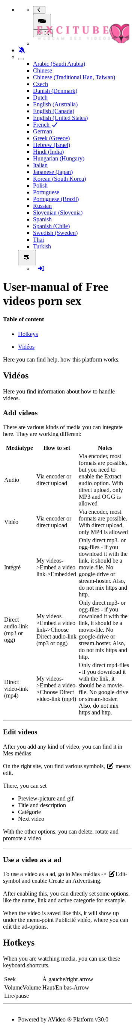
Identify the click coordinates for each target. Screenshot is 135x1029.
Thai (38, 239)
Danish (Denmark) (55, 91)
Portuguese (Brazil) (56, 199)
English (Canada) (53, 111)
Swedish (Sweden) (55, 233)
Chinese (42, 70)
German (42, 131)
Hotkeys (28, 334)
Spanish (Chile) (51, 226)
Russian (42, 206)
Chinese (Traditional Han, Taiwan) (74, 77)
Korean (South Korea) (59, 179)
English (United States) (60, 118)
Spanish (42, 219)
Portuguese (46, 192)
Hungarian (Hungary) (58, 158)
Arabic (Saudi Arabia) (59, 64)
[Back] (39, 10)
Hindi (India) (48, 151)
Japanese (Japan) (53, 172)
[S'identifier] (41, 268)
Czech (40, 84)
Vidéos (26, 347)
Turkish (42, 246)
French (42, 124)
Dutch (40, 97)
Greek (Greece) (51, 138)
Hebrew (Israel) (51, 145)
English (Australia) (55, 104)
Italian (40, 165)
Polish (40, 185)
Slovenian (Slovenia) (57, 212)
